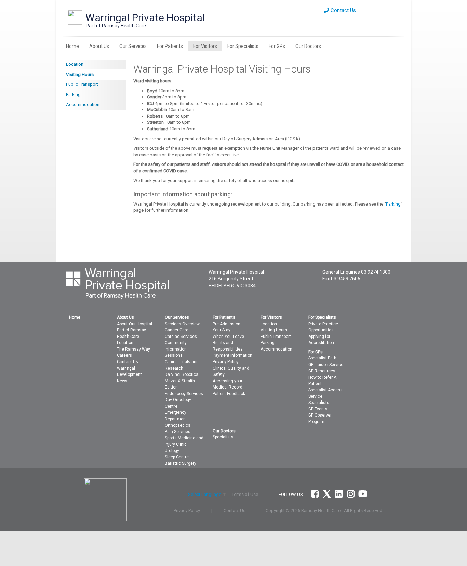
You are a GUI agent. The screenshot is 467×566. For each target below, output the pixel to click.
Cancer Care (176, 330)
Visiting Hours (80, 74)
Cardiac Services (181, 336)
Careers (124, 355)
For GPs (277, 46)
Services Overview (182, 323)
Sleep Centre (177, 457)
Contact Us (342, 10)
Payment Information (232, 355)
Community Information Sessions (176, 349)
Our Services (133, 46)
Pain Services (177, 431)
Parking (73, 94)
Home (72, 46)
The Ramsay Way (133, 349)
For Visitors (205, 46)
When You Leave (228, 336)
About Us (99, 46)
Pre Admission (226, 323)
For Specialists (242, 46)
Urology (172, 450)
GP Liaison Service (325, 364)
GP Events (318, 409)
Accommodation (82, 104)
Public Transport (82, 84)
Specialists (318, 402)
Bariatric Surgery (180, 463)
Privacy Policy (226, 361)
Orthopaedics (177, 425)
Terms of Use (245, 494)
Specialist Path (322, 358)
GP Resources (321, 371)
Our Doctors (308, 46)
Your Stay (221, 330)
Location (74, 64)
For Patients (170, 46)
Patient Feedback (229, 393)
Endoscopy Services (184, 393)
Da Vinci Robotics (181, 374)
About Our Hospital (134, 323)
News (122, 381)
